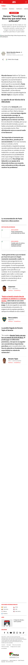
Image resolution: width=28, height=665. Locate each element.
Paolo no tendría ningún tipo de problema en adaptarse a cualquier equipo (13, 298)
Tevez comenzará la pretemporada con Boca (18, 232)
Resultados (11, 8)
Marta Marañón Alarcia (13, 52)
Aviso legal (9, 644)
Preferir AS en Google (13, 59)
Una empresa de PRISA (14, 654)
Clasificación (19, 8)
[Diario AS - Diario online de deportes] (14, 2)
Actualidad (4, 8)
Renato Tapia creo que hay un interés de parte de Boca (13, 336)
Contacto (3, 644)
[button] (2, 59)
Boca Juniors (13, 318)
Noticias (10, 290)
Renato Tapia (13, 359)
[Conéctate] (26, 2)
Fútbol (3, 6)
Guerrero (11, 287)
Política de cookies (5, 646)
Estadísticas (17, 290)
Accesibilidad (4, 648)
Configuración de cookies (15, 646)
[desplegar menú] (2, 2)
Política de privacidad (16, 644)
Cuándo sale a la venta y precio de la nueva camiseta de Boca (18, 244)
